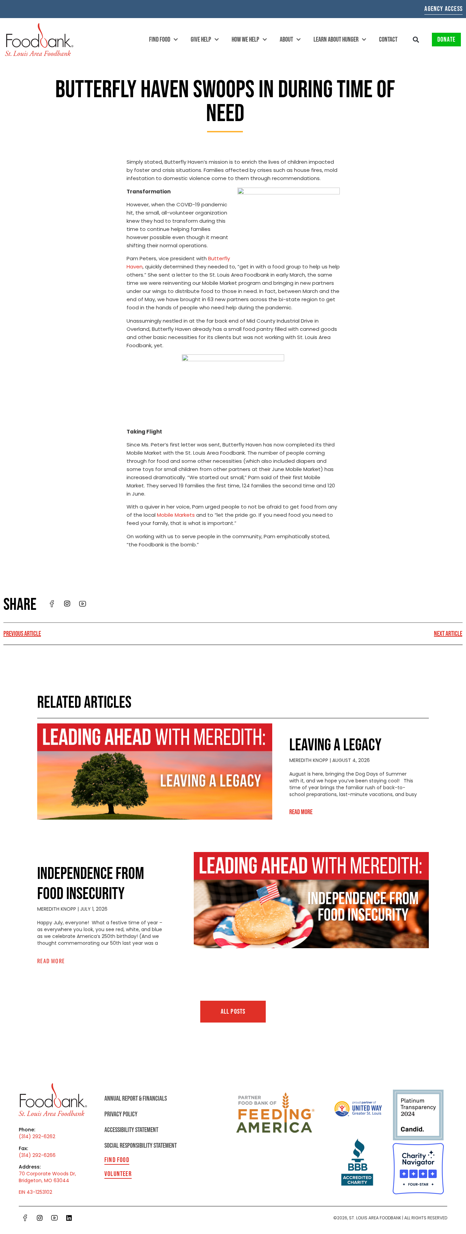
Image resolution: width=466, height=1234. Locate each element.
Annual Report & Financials (135, 1099)
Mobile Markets (176, 514)
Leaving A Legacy (335, 745)
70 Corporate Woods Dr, (47, 1173)
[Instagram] (39, 1217)
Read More (300, 812)
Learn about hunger (336, 39)
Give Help (201, 39)
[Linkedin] (69, 1217)
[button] (416, 39)
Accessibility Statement (131, 1130)
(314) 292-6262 (37, 1136)
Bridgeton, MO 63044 (44, 1180)
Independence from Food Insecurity (90, 884)
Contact (388, 39)
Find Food (159, 39)
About (286, 39)
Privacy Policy (120, 1114)
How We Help (245, 39)
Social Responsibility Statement (140, 1146)
